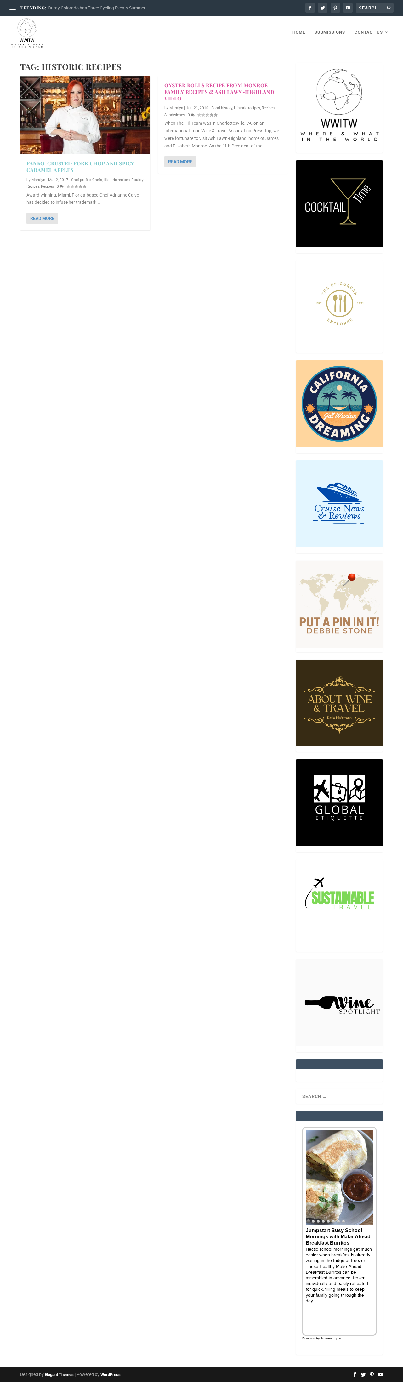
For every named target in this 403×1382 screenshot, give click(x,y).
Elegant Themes (59, 1374)
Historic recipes (117, 180)
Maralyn (38, 180)
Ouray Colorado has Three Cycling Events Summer (96, 7)
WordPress (110, 1374)
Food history (221, 108)
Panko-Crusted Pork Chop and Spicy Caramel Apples (80, 166)
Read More (42, 218)
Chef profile (81, 180)
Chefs (97, 180)
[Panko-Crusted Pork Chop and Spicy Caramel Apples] (85, 115)
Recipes (47, 186)
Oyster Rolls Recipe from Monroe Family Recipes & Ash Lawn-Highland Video (219, 92)
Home (298, 32)
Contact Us (369, 32)
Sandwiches (174, 115)
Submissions (330, 32)
